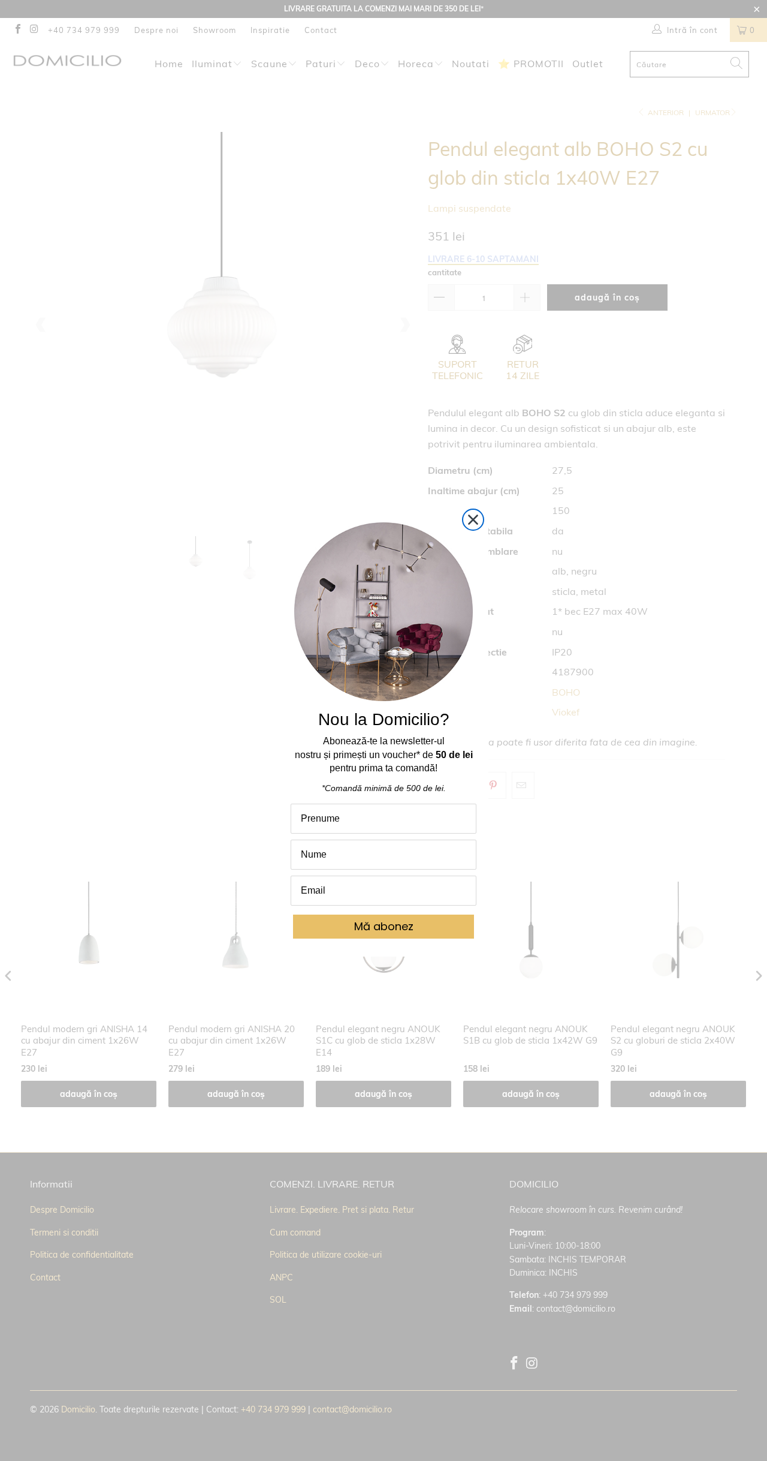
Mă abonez (383, 926)
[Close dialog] (473, 519)
